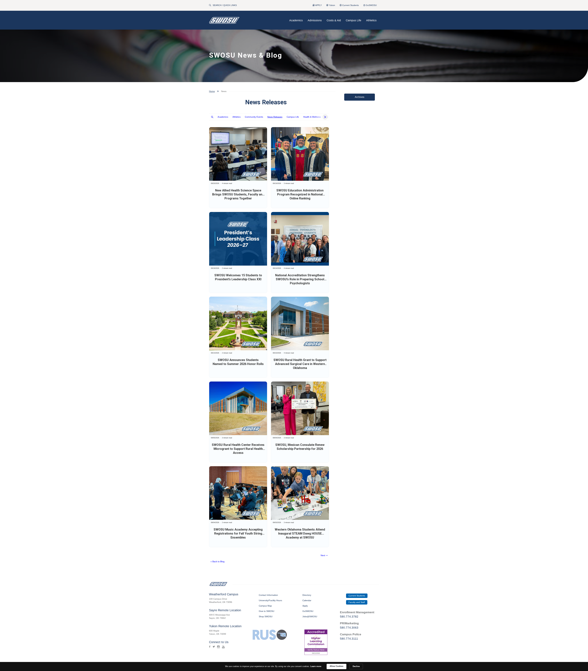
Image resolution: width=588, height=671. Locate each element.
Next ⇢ (324, 555)
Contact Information (268, 595)
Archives (359, 97)
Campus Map (265, 606)
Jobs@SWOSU (309, 616)
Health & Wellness (312, 117)
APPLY (318, 5)
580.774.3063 (349, 627)
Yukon (331, 5)
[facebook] (209, 646)
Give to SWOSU (266, 611)
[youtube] (223, 646)
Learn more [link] (315, 666)
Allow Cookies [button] (336, 666)
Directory (306, 595)
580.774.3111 (349, 638)
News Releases (274, 117)
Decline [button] (356, 666)
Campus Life (353, 20)
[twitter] (214, 646)
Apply (305, 606)
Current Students (350, 5)
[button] (212, 117)
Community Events (254, 117)
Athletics (371, 20)
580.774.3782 (349, 616)
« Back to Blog (217, 561)
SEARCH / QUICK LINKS (225, 5)
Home (212, 91)
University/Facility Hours (270, 600)
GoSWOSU (371, 5)
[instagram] (218, 646)
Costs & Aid (334, 20)
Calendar (306, 600)
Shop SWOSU (265, 616)
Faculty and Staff (357, 602)
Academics (296, 20)
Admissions (315, 20)
